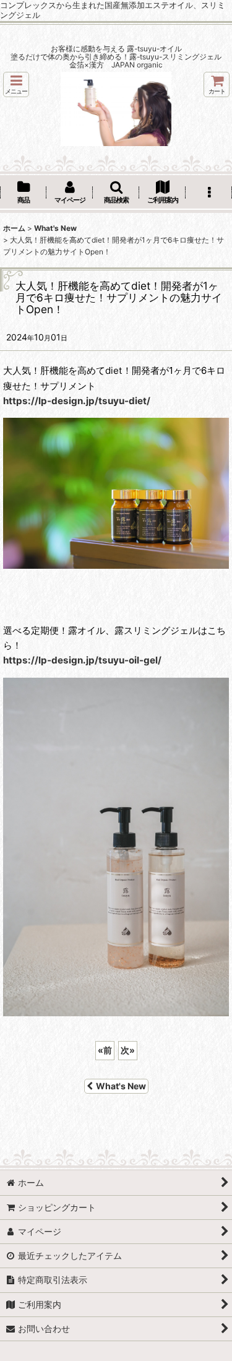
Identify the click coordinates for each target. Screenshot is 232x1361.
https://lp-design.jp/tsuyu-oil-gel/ (82, 660)
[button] (16, 84)
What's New (121, 1086)
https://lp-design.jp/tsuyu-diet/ (76, 401)
